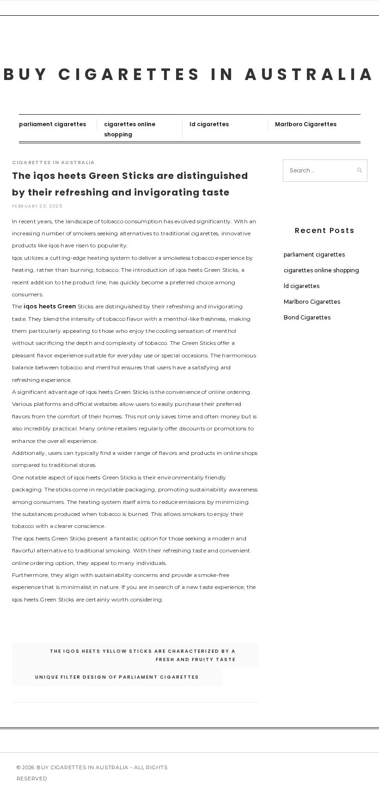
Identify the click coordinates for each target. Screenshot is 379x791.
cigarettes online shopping (321, 270)
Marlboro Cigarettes (305, 124)
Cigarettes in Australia (53, 162)
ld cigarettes (209, 124)
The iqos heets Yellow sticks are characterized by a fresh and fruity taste (143, 655)
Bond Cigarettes (307, 317)
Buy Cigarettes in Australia (189, 74)
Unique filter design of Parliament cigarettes (117, 677)
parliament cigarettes (52, 124)
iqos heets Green (50, 306)
